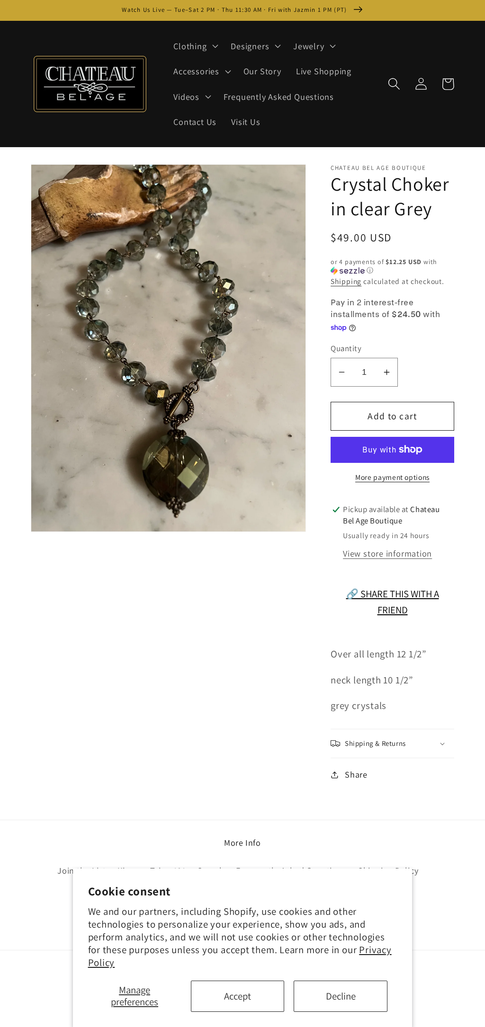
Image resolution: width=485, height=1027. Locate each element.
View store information (387, 553)
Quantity (346, 348)
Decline (341, 996)
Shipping (346, 281)
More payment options (392, 477)
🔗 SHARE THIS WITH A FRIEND (392, 601)
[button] (195, 46)
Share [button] (356, 774)
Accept (237, 996)
